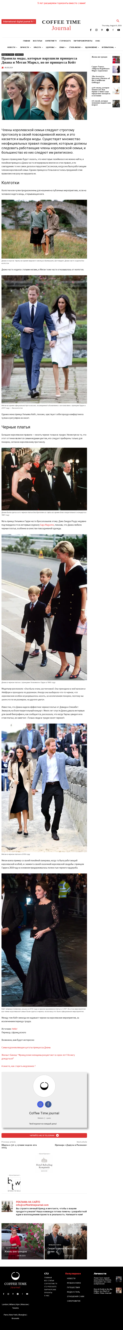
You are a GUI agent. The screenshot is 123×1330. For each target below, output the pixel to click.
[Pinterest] (102, 30)
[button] (118, 21)
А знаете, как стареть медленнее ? (19, 1066)
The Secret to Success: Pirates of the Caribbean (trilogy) (101, 79)
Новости (19, 55)
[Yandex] (113, 30)
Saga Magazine (47, 524)
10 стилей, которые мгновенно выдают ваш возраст (101, 103)
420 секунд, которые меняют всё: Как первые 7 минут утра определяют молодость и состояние (101, 92)
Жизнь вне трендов (99, 57)
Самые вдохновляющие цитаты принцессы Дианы (26, 1047)
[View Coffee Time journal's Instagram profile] (40, 1104)
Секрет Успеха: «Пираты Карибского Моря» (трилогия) (101, 69)
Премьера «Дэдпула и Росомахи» (71, 1145)
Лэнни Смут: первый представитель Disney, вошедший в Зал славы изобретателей (102, 1281)
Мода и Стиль (8, 55)
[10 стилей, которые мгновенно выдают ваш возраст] (116, 103)
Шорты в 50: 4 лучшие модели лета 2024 (19, 1146)
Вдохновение (11, 1248)
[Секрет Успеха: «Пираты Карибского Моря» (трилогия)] (116, 69)
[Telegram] (107, 30)
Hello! (14, 1028)
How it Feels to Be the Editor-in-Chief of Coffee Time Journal (103, 1291)
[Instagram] (96, 30)
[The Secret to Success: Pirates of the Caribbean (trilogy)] (116, 79)
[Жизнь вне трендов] (23, 1241)
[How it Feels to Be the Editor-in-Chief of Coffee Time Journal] (119, 1290)
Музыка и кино (55, 1245)
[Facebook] (91, 30)
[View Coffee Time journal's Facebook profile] (48, 1104)
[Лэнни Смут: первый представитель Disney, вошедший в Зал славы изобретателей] (119, 1279)
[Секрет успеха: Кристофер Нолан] (66, 1241)
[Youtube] (119, 30)
